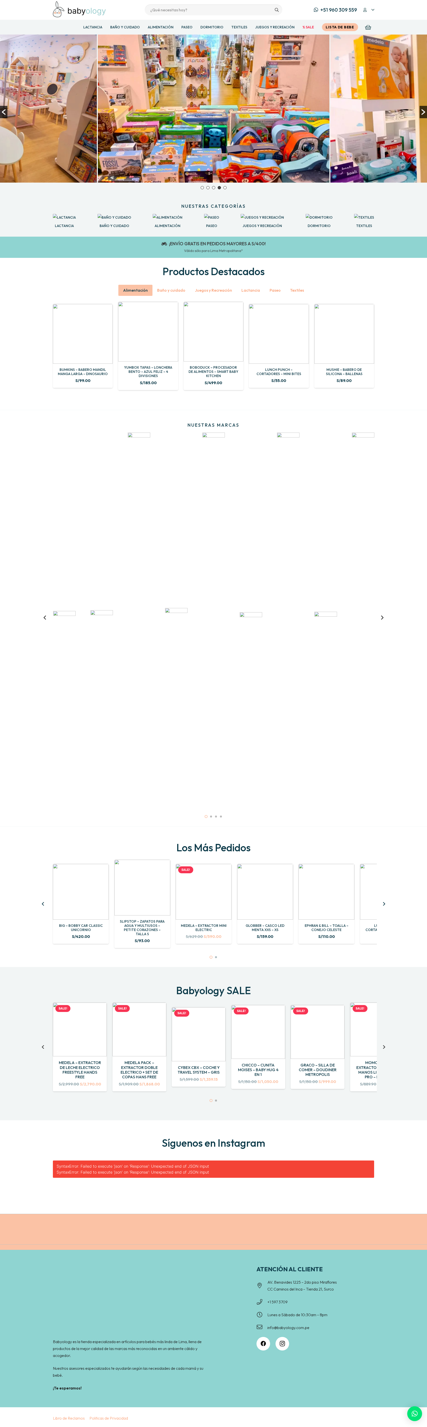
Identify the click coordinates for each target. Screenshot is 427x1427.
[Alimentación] (167, 217)
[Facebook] (263, 1344)
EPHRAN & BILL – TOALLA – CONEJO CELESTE (326, 927)
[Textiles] (364, 217)
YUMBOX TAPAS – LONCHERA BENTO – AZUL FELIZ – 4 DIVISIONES (148, 371)
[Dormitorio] (319, 217)
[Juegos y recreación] (262, 217)
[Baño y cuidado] (114, 217)
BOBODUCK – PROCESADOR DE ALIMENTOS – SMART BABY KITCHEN (213, 371)
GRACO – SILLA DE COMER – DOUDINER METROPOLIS (318, 1070)
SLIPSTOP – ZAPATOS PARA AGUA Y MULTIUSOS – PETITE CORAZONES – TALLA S (142, 927)
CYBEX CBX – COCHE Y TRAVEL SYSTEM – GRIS (199, 1070)
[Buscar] (276, 10)
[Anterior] (45, 617)
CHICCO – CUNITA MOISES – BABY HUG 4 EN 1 (258, 1070)
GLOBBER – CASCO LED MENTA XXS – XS (265, 927)
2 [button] (208, 187)
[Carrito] (368, 27)
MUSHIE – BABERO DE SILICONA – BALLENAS (344, 371)
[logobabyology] (79, 9)
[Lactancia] (64, 217)
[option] (213, 109)
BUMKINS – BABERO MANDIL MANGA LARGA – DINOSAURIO (83, 371)
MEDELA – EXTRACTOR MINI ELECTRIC (204, 927)
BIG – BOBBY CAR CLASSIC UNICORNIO (81, 927)
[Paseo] (211, 217)
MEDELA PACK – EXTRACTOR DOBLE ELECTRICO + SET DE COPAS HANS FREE (139, 1069)
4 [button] (219, 187)
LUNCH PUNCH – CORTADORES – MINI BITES (278, 371)
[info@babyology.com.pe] (261, 1327)
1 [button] (202, 187)
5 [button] (225, 187)
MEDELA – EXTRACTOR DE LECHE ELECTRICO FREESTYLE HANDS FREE (80, 1069)
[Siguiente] (382, 617)
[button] (368, 10)
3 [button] (213, 187)
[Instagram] (282, 1344)
